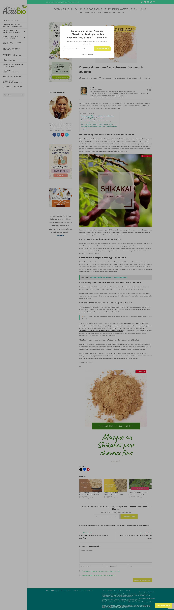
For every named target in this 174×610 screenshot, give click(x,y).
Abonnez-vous (102, 49)
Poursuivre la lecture (87, 54)
